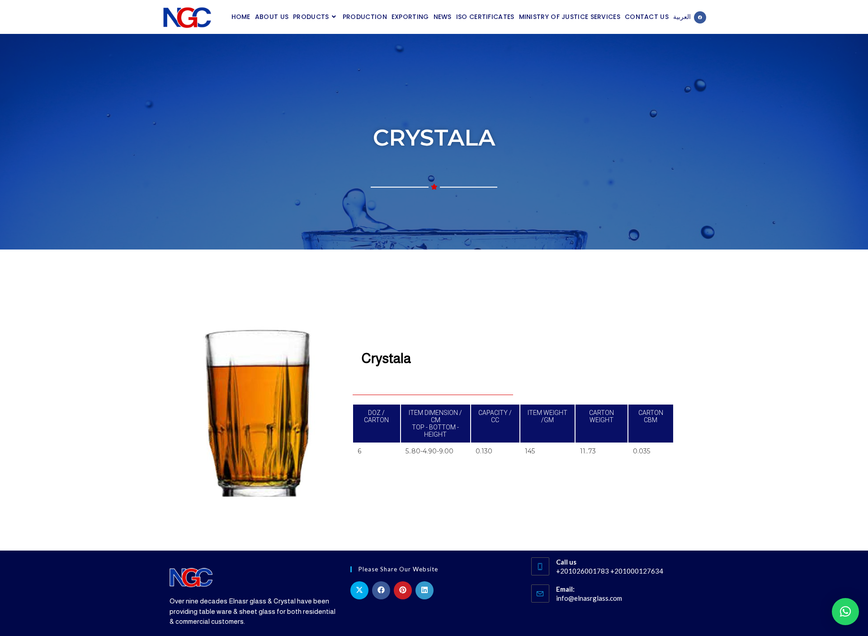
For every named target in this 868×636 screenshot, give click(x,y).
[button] (845, 611)
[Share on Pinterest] (403, 590)
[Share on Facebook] (381, 590)
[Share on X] (359, 590)
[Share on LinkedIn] (424, 590)
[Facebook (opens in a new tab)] (700, 17)
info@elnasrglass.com (589, 598)
